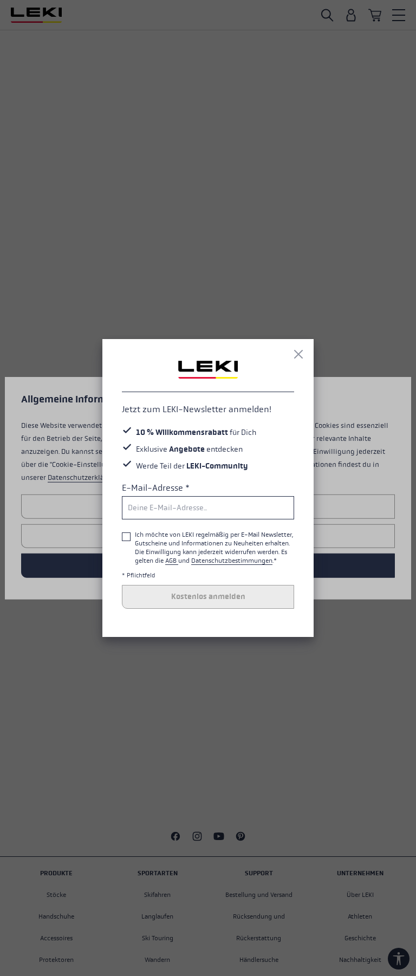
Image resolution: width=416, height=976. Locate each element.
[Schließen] (298, 354)
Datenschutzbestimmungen (231, 560)
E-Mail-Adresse (156, 488)
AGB (171, 560)
